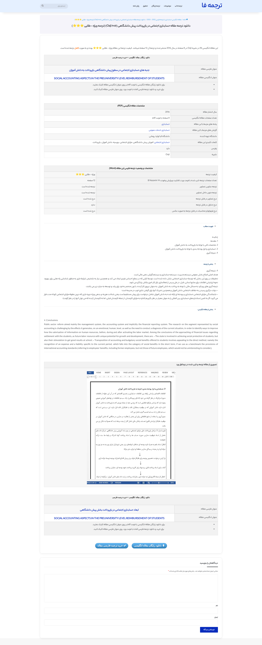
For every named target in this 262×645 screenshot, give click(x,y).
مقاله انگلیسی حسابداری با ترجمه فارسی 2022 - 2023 (164, 19)
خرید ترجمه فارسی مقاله (110, 545)
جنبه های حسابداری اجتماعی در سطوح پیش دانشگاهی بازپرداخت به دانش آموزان (109, 70)
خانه (184, 19)
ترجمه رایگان (155, 6)
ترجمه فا (179, 6)
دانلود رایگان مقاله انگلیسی (147, 545)
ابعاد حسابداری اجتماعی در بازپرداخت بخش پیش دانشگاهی (109, 510)
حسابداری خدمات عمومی (159, 130)
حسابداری (166, 124)
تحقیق (145, 6)
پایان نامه (136, 6)
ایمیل (216, 617)
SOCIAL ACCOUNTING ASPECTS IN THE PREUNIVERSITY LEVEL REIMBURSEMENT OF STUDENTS (109, 79)
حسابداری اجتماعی (162, 142)
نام (217, 605)
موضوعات (167, 6)
